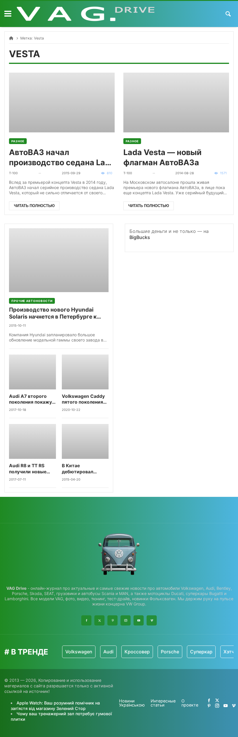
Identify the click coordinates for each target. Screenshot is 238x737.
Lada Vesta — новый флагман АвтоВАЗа (162, 157)
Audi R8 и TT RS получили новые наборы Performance (27, 469)
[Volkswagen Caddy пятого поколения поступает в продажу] (85, 372)
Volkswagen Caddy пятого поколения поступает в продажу (83, 399)
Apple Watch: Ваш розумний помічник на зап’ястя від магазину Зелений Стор (55, 705)
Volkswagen (78, 652)
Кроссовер (137, 652)
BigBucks (139, 237)
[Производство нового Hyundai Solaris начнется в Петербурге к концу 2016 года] (59, 260)
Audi (108, 652)
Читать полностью (34, 206)
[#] (209, 700)
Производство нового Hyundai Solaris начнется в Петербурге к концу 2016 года (53, 313)
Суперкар (201, 652)
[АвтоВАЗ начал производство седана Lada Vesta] (62, 102)
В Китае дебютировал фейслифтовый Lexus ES (79, 469)
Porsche (170, 652)
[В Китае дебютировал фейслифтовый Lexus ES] (85, 441)
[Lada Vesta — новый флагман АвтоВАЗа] (176, 102)
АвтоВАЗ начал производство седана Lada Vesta (62, 158)
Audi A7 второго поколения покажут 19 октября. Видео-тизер (32, 399)
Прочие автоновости (32, 301)
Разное (17, 141)
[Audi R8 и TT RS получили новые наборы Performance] (32, 441)
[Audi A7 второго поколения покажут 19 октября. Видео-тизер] (32, 372)
